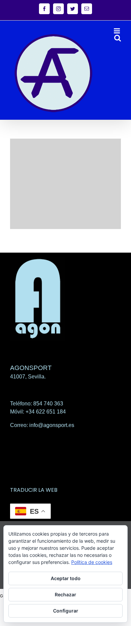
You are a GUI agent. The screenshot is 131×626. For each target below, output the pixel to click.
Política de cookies (91, 562)
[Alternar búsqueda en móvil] (117, 37)
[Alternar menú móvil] (117, 30)
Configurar (65, 611)
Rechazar (65, 594)
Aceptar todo (66, 578)
